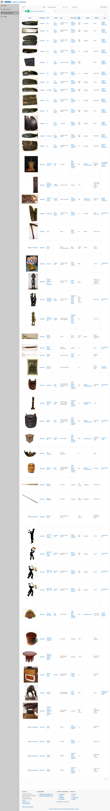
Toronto (73, 673)
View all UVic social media (63, 801)
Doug (55, 439)
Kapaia (55, 318)
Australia (73, 347)
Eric (55, 536)
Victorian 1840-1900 (104, 367)
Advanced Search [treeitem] (8, 13)
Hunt (55, 163)
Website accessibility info (46, 794)
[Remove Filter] (55, 11)
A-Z (73, 795)
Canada (73, 24)
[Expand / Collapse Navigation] (2, 2)
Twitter (61, 795)
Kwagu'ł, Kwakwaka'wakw (88, 164)
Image (29, 17)
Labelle (55, 263)
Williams (56, 402)
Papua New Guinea (72, 231)
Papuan (85, 231)
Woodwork (42, 23)
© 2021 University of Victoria (55, 808)
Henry (55, 385)
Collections (42, 17)
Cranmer (56, 437)
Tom (55, 165)
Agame (55, 319)
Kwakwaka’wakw (88, 614)
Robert (55, 24)
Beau (55, 615)
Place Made (73, 17)
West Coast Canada (73, 264)
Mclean (55, 198)
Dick (55, 613)
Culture (87, 17)
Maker (56, 17)
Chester (55, 199)
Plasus (55, 300)
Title (49, 17)
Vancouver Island (73, 401)
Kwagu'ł (85, 384)
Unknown (56, 674)
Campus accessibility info (46, 795)
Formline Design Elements (104, 165)
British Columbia (73, 22)
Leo (55, 264)
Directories (75, 797)
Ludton (55, 184)
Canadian (86, 23)
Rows (64, 7)
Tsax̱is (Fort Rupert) (72, 162)
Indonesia (73, 484)
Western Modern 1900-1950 (104, 23)
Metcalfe (56, 535)
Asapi (55, 298)
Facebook (62, 794)
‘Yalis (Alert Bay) (72, 436)
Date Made (79, 18)
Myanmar (73, 638)
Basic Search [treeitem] (7, 9)
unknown (73, 710)
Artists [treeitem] (5, 16)
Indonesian (86, 484)
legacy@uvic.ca (25, 802)
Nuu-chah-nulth (87, 402)
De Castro (55, 22)
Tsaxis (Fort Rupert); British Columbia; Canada (73, 385)
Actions (74, 7)
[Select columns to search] (23, 7)
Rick (55, 403)
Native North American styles (87, 199)
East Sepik (72, 299)
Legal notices (66, 808)
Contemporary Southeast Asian (105, 693)
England (73, 185)
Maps (73, 799)
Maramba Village (73, 296)
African (85, 247)
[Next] (106, 14)
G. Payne (56, 185)
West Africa (72, 247)
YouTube (61, 797)
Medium (97, 17)
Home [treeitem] (5, 5)
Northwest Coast (104, 438)
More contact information (27, 806)
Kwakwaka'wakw (88, 385)
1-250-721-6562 (26, 803)
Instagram (62, 799)
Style (105, 17)
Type (61, 17)
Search (74, 794)
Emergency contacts (74, 808)
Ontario (72, 674)
